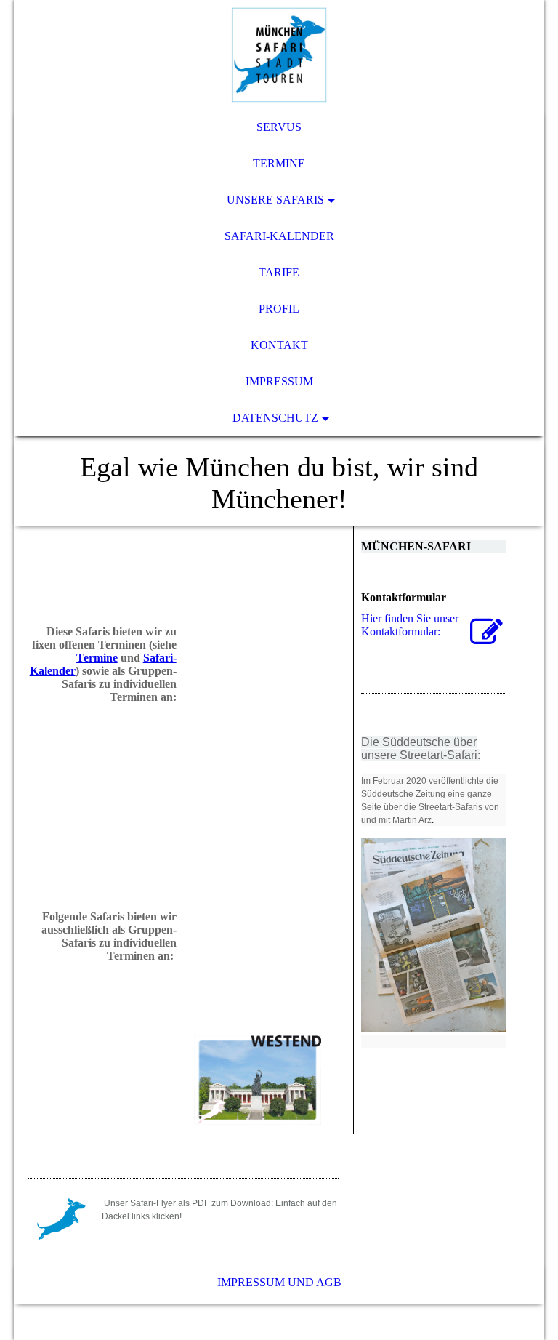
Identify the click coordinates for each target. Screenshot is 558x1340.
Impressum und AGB (279, 1282)
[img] (279, 54)
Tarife (279, 272)
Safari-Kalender (279, 236)
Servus (279, 127)
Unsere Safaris (275, 199)
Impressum (279, 381)
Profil (279, 308)
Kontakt (279, 345)
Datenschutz (275, 418)
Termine (279, 163)
